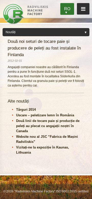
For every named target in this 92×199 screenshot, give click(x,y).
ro (67, 9)
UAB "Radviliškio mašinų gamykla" (25, 14)
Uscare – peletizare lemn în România (45, 115)
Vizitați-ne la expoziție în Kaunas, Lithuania (42, 149)
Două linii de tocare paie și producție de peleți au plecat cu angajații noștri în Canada (47, 126)
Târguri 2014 (26, 109)
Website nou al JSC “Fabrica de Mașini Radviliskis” (47, 139)
